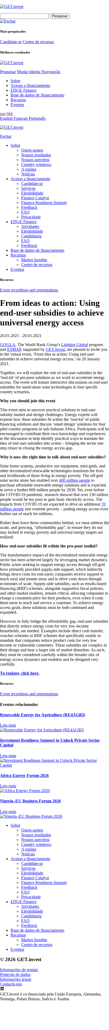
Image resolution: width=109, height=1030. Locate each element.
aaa (3, 113)
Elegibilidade (32, 193)
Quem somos (32, 150)
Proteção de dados (15, 974)
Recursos (18, 100)
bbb (10, 113)
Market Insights (34, 260)
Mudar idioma (29, 71)
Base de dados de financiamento (37, 95)
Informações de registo (19, 969)
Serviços (28, 188)
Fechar (5, 136)
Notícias (28, 174)
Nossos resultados (36, 155)
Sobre (15, 80)
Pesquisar (8, 71)
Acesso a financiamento (30, 85)
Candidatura (31, 236)
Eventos (17, 104)
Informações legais (15, 979)
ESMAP (14, 349)
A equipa (28, 169)
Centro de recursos (38, 41)
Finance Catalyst (35, 198)
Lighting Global (74, 344)
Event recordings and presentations (29, 290)
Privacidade (31, 217)
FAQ (25, 212)
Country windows (36, 164)
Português (37, 118)
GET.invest (55, 349)
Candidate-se (11, 41)
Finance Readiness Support (44, 202)
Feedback (29, 207)
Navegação (51, 71)
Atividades (30, 226)
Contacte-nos (11, 984)
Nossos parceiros (35, 159)
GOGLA (7, 344)
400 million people (74, 480)
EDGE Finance (24, 90)
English (7, 118)
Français (21, 118)
